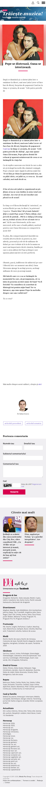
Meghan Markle (9, 610)
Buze (26, 629)
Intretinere (7, 670)
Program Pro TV (9, 619)
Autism (5, 703)
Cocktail (26, 684)
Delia (29, 614)
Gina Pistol (36, 614)
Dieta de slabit (8, 672)
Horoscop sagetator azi (12, 757)
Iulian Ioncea (24, 414)
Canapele (6, 699)
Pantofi (19, 641)
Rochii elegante (29, 641)
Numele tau (8, 443)
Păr (4, 627)
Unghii (14, 627)
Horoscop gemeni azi (11, 746)
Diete (5, 668)
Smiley (18, 614)
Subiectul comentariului (14, 453)
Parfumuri (22, 627)
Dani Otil (11, 614)
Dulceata (11, 684)
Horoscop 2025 (9, 725)
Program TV (31, 616)
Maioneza (20, 686)
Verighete (14, 643)
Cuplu (38, 598)
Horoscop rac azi (9, 744)
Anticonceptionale (30, 655)
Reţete (6, 679)
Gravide (26, 701)
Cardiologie (13, 658)
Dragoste (6, 598)
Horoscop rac (8, 738)
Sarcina (6, 653)
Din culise (7, 711)
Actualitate (8, 708)
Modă (5, 636)
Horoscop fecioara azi (11, 748)
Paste (13, 682)
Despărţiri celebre (19, 713)
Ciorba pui (7, 689)
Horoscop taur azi (10, 751)
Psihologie (25, 653)
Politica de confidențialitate (12, 781)
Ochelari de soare (25, 643)
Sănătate (7, 651)
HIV (9, 660)
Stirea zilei (22, 711)
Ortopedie (15, 660)
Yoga (34, 668)
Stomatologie (8, 655)
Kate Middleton (22, 610)
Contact (7, 782)
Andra (24, 614)
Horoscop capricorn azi (12, 753)
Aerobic (15, 670)
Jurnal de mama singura (12, 701)
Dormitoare (15, 699)
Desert (13, 686)
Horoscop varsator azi (11, 759)
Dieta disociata (21, 672)
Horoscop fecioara (10, 740)
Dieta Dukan (19, 668)
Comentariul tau (11, 464)
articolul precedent (13, 423)
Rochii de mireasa (28, 639)
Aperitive (6, 686)
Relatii (32, 598)
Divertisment (9, 607)
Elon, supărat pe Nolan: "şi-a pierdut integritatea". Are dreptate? (34, 538)
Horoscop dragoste (10, 730)
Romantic (14, 598)
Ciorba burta (17, 689)
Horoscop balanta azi (11, 765)
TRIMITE (14, 492)
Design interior (27, 699)
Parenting (37, 699)
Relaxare (27, 668)
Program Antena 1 (23, 619)
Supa (5, 684)
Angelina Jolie (30, 612)
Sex (18, 600)
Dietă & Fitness (10, 665)
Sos (27, 682)
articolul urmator (33, 423)
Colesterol (18, 655)
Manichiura (11, 629)
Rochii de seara (14, 639)
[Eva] (7, 2)
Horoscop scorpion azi (11, 755)
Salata (32, 682)
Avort (32, 658)
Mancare (6, 682)
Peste (23, 682)
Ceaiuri (12, 653)
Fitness (10, 668)
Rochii (8, 627)
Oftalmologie (24, 658)
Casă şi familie (10, 694)
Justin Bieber (8, 616)
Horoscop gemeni (10, 742)
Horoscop (7, 720)
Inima (18, 653)
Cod (4, 481)
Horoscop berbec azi (11, 767)
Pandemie (9, 715)
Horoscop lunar (9, 736)
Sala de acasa (17, 674)
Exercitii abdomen (26, 670)
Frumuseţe (8, 624)
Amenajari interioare (25, 697)
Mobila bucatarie (9, 697)
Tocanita (18, 684)
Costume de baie (9, 641)
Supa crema (34, 684)
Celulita (32, 629)
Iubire (5, 600)
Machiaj (36, 627)
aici (40, 384)
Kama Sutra (24, 600)
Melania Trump (20, 616)
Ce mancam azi (29, 689)
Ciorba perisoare (35, 686)
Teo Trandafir (19, 612)
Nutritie (37, 670)
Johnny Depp (8, 612)
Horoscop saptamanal (11, 770)
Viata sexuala (24, 598)
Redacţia (40, 781)
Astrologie (7, 734)
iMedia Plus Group (25, 777)
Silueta (30, 672)
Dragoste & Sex (10, 595)
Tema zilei (31, 711)
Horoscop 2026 (9, 723)
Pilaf (26, 686)
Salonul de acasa (29, 631)
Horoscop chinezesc (11, 732)
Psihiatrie (24, 660)
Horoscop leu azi (9, 763)
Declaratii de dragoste (21, 602)
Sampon (20, 629)
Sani (4, 629)
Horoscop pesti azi (10, 761)
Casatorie (12, 600)
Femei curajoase (36, 701)
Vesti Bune (31, 713)
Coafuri (29, 627)
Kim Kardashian (35, 610)
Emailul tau (29, 443)
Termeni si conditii (29, 781)
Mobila (37, 697)
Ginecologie (34, 653)
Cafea (37, 682)
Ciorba (18, 682)
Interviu (14, 711)
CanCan (6, 149)
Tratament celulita (14, 631)
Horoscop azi (8, 727)
